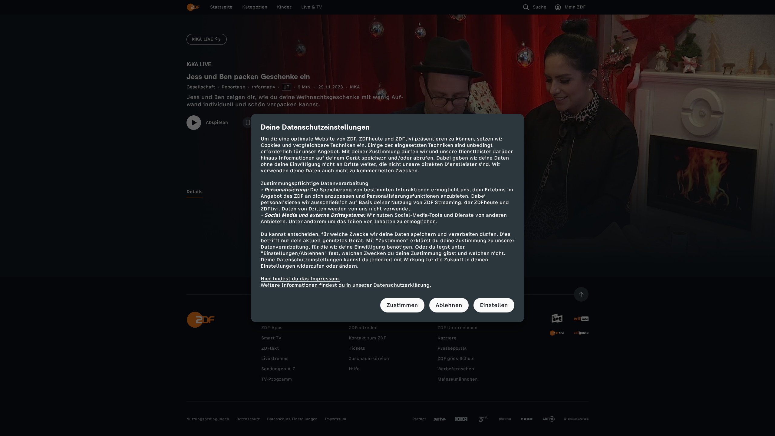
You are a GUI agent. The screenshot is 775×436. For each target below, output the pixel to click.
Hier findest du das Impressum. (300, 279)
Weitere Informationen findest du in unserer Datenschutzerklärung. (346, 285)
